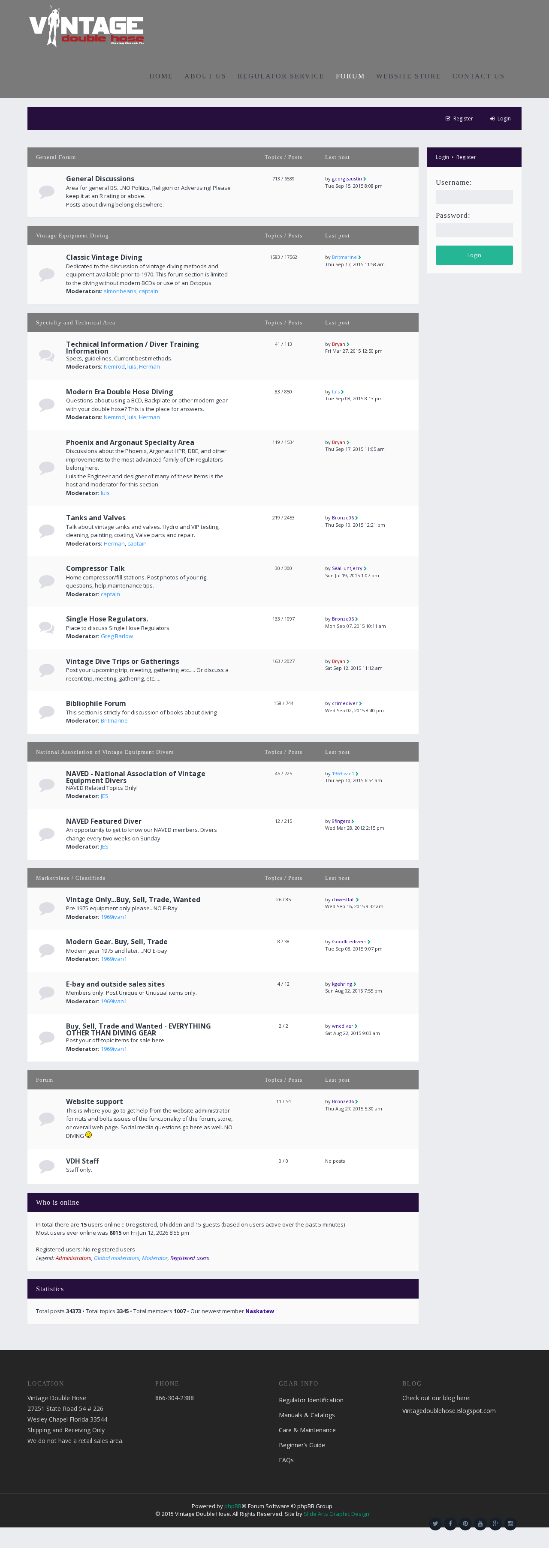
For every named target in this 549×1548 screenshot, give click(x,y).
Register (466, 157)
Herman (149, 366)
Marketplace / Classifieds (71, 878)
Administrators (73, 1258)
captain (148, 291)
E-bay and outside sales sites (115, 984)
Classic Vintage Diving (104, 257)
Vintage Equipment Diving (72, 235)
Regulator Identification (311, 1400)
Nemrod (114, 366)
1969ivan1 (343, 773)
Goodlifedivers (349, 941)
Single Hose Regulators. (107, 618)
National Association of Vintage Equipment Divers (105, 752)
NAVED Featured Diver (104, 821)
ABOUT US (205, 76)
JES (105, 796)
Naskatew (259, 1311)
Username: (454, 182)
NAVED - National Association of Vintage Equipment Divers (135, 777)
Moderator (155, 1258)
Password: (453, 215)
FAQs (286, 1460)
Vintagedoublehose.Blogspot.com (449, 1411)
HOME (161, 76)
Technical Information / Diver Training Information (132, 347)
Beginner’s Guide (302, 1445)
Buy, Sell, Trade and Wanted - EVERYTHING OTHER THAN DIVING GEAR (138, 1029)
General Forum (56, 157)
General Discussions (100, 178)
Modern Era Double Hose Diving (119, 391)
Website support (94, 1101)
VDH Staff (82, 1161)
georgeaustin (347, 178)
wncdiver (342, 1026)
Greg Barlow (117, 636)
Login (442, 157)
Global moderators (116, 1258)
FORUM (350, 76)
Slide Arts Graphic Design (336, 1514)
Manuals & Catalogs (307, 1415)
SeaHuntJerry (347, 568)
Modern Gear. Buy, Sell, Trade (117, 941)
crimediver (345, 703)
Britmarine (344, 257)
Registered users (189, 1258)
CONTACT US (478, 76)
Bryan (338, 344)
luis (131, 366)
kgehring (342, 984)
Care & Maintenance (307, 1430)
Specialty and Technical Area (75, 322)
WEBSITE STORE (408, 76)
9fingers (341, 821)
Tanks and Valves (96, 517)
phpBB (232, 1506)
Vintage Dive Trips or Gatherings (122, 661)
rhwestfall (343, 899)
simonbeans (120, 291)
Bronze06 (343, 517)
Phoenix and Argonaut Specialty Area (130, 442)
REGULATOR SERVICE (281, 76)
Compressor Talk (95, 568)
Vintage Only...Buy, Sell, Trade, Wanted (133, 899)
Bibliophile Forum (96, 703)
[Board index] (86, 25)
